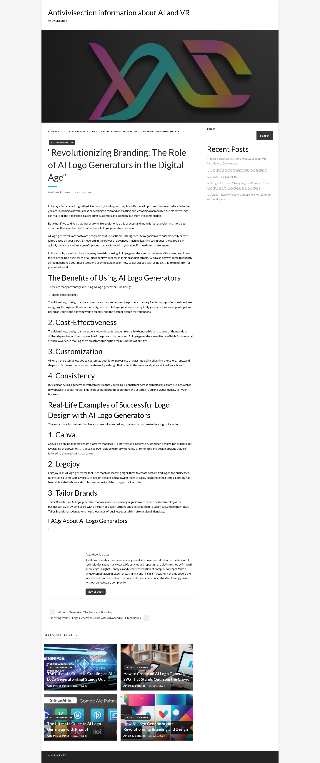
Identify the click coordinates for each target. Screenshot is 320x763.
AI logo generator (74, 131)
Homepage (53, 131)
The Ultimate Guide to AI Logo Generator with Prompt (74, 726)
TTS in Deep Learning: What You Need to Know (237, 170)
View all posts (95, 591)
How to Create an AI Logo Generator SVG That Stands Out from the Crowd (156, 676)
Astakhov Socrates (59, 192)
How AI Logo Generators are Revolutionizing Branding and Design (155, 726)
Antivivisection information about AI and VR (119, 12)
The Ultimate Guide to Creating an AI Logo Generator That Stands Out (79, 676)
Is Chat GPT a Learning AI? (224, 176)
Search (211, 128)
